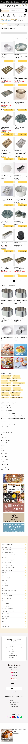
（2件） (8, 107)
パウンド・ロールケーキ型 (6, 410)
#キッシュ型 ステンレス (17, 390)
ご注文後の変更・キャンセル (14, 655)
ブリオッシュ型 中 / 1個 (19, 127)
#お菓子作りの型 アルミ (15, 392)
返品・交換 (11, 653)
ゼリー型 (3, 448)
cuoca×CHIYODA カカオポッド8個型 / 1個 (7, 152)
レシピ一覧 (12, 728)
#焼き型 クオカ (16, 375)
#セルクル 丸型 (4, 380)
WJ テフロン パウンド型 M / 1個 (20, 177)
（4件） (22, 203)
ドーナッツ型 (3, 437)
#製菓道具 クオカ (5, 397)
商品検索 (7, 728)
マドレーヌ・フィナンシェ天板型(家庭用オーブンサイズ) (13, 418)
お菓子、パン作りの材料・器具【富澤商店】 (9, 19)
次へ (25, 280)
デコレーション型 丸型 (6, 405)
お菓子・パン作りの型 (5, 20)
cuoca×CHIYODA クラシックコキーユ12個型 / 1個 (20, 152)
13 (20, 280)
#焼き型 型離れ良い (5, 395)
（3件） (22, 157)
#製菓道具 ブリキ (5, 392)
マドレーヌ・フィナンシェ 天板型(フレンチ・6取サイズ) (13, 416)
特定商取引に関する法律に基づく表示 (9, 729)
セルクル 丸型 (4, 453)
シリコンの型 (3, 467)
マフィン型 (3, 421)
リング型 (3, 461)
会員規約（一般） (13, 704)
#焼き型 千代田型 (16, 387)
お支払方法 (11, 649)
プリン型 (3, 445)
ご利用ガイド (12, 700)
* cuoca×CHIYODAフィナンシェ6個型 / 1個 (7, 103)
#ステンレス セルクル (6, 385)
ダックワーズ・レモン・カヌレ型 (8, 424)
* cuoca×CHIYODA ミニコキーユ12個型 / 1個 (7, 79)
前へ (2, 280)
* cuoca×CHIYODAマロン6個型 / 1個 (7, 269)
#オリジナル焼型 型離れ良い (18, 383)
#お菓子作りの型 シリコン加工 (16, 397)
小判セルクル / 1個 (5, 56)
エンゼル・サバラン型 (5, 440)
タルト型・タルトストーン (6, 432)
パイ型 (2, 434)
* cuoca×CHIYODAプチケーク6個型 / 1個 (20, 79)
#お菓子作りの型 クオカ (6, 387)
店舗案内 (20, 729)
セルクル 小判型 (4, 459)
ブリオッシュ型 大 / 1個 (6, 223)
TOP (3, 728)
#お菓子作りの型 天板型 (6, 375)
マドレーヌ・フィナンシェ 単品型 (8, 413)
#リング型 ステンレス (6, 378)
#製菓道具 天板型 (13, 380)
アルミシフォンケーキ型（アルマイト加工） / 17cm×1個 (20, 200)
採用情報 (24, 729)
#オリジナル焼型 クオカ (6, 390)
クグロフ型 (3, 429)
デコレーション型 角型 (6, 407)
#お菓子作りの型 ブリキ (6, 383)
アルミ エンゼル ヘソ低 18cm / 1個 (20, 56)
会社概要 (14, 691)
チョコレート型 (4, 442)
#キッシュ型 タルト (16, 378)
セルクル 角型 (4, 456)
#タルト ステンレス (15, 395)
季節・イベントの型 (5, 469)
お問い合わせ (11, 657)
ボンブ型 (3, 451)
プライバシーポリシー (14, 706)
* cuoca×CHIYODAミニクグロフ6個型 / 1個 (20, 269)
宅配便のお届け (12, 651)
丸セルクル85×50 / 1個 (19, 102)
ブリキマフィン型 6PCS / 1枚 (7, 199)
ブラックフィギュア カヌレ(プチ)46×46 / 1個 (20, 244)
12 (18, 280)
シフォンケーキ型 (4, 426)
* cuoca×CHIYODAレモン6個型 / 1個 (7, 128)
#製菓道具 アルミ (16, 385)
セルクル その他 (4, 464)
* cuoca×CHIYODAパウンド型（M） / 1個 (7, 244)
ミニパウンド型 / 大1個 (19, 223)
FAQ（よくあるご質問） (14, 702)
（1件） (8, 249)
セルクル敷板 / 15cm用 (6, 177)
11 (16, 280)
